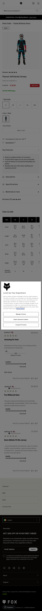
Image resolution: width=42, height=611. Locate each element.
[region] (21, 305)
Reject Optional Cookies (21, 319)
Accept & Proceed (21, 325)
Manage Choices (21, 314)
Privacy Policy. (20, 308)
